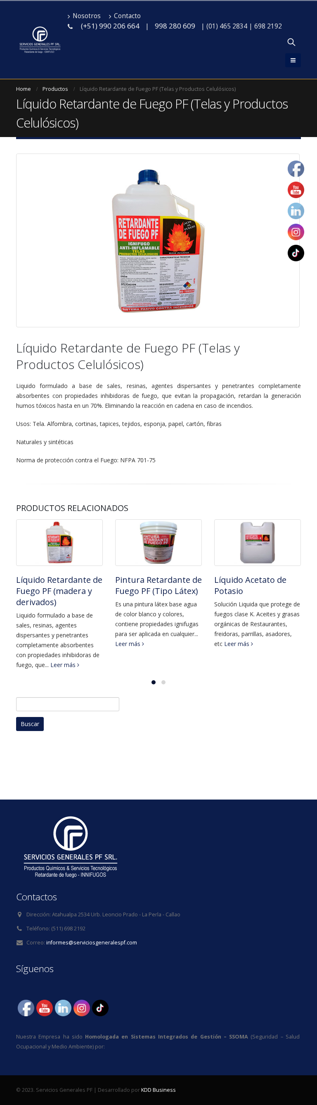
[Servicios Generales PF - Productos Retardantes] (40, 40)
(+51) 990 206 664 (110, 26)
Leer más (63, 665)
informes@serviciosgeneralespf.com (91, 942)
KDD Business (158, 1089)
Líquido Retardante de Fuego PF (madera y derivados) (59, 591)
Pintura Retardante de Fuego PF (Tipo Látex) (158, 585)
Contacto (127, 16)
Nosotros (87, 16)
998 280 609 (175, 26)
